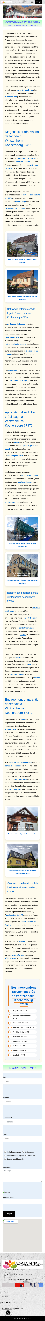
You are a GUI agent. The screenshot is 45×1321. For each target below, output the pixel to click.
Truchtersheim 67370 (19, 1032)
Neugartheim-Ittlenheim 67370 (20, 1016)
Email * (5, 1134)
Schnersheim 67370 (19, 1023)
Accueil (5, 1296)
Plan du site (6, 1302)
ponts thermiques (26, 628)
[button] (32, 2)
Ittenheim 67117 (17, 1055)
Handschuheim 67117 (19, 1050)
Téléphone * (7, 1118)
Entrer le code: (8, 1198)
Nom (4, 1077)
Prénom (6, 1097)
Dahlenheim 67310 (18, 1041)
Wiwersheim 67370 (18, 1037)
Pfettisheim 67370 (18, 1046)
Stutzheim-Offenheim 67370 (22, 1027)
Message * (7, 1167)
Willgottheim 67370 (18, 1011)
